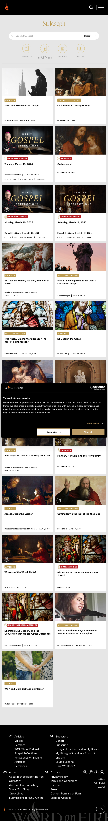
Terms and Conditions (63, 781)
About (12, 772)
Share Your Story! (19, 789)
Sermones (20, 766)
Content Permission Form (66, 793)
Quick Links (16, 793)
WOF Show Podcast (26, 749)
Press (53, 789)
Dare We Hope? (65, 766)
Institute (101, 779)
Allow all (88, 432)
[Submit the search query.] (12, 36)
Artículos (19, 762)
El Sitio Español (65, 762)
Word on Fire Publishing (24, 785)
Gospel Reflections (25, 753)
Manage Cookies (60, 798)
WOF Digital (99, 783)
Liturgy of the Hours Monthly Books (77, 749)
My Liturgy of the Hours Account (75, 753)
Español (101, 786)
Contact (55, 772)
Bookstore (62, 736)
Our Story (15, 781)
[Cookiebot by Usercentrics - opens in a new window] (92, 388)
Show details (92, 423)
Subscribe (62, 745)
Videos (18, 741)
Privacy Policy (59, 777)
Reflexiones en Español (28, 757)
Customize (52, 432)
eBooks (60, 757)
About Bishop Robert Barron (26, 777)
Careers (55, 785)
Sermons (19, 745)
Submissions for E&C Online (26, 798)
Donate (60, 741)
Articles (19, 736)
